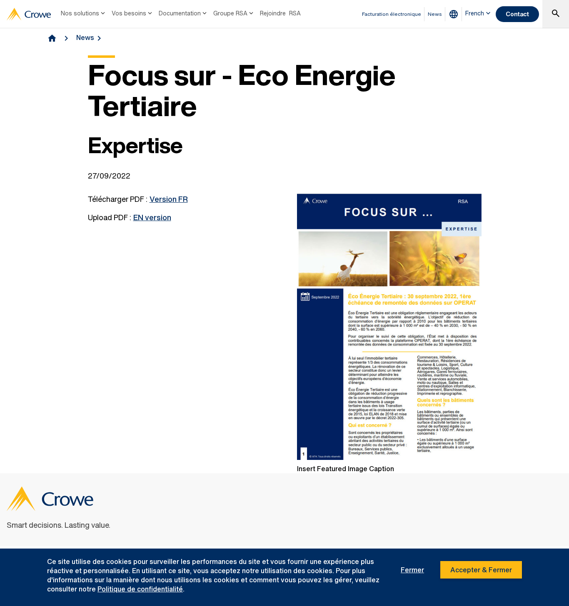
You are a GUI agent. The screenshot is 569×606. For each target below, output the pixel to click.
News (85, 37)
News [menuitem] (435, 13)
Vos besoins (129, 13)
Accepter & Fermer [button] (481, 570)
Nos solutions (80, 13)
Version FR (169, 199)
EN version (152, 217)
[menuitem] (84, 14)
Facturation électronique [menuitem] (391, 13)
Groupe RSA (230, 13)
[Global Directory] (455, 14)
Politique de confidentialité (140, 589)
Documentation (180, 13)
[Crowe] (29, 14)
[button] (555, 14)
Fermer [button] (412, 570)
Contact (517, 14)
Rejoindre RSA (280, 13)
